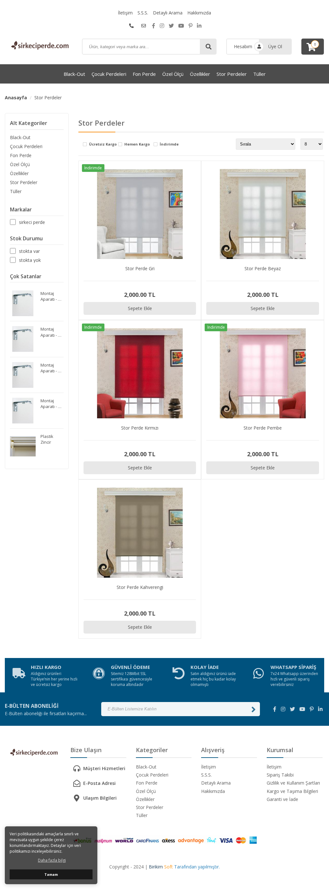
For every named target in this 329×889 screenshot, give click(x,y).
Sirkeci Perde (32, 222)
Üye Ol (275, 46)
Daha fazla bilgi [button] (52, 860)
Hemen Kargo (137, 144)
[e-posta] (143, 25)
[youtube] (181, 25)
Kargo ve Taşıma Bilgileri (292, 791)
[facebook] (153, 25)
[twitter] (171, 25)
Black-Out (74, 74)
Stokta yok (30, 260)
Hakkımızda (199, 13)
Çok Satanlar (25, 276)
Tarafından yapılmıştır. (184, 867)
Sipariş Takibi (280, 775)
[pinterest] (190, 25)
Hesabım (243, 46)
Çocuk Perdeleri (109, 74)
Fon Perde (144, 74)
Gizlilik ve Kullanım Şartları (293, 783)
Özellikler (200, 74)
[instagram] (162, 25)
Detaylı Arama (167, 13)
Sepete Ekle (140, 308)
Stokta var (29, 251)
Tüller (259, 74)
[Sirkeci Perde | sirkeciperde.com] (38, 46)
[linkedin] (199, 25)
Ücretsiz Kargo (103, 144)
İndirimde (169, 144)
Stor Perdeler (232, 74)
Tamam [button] (51, 874)
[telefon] (131, 25)
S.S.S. (143, 13)
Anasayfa (16, 97)
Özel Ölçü (172, 74)
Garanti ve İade (282, 799)
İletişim (125, 13)
